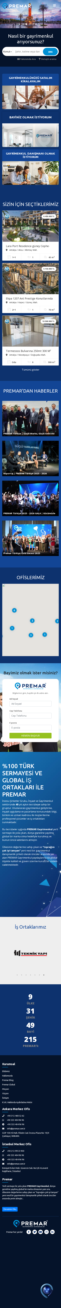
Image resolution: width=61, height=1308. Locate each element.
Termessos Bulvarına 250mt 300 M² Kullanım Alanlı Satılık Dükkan (28, 351)
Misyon (5, 1089)
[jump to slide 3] (29, 24)
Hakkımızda (7, 1076)
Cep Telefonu (15, 711)
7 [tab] (43, 975)
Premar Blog (7, 1080)
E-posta (13, 723)
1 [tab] (17, 975)
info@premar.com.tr (16, 1128)
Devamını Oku (10, 1209)
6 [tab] (39, 975)
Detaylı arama (48, 59)
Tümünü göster (30, 369)
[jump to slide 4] (33, 24)
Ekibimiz (6, 1071)
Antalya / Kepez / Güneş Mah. (23, 302)
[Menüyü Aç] (54, 6)
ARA (50, 51)
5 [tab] (34, 975)
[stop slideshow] (39, 24)
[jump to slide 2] (26, 24)
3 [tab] (26, 975)
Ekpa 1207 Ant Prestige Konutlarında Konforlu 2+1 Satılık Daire (29, 299)
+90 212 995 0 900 (15, 1151)
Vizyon (5, 1093)
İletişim (5, 1098)
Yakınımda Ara (28, 59)
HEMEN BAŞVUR (30, 735)
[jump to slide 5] (36, 24)
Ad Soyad (13, 699)
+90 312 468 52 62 (15, 1116)
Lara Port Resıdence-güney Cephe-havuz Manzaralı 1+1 (28, 246)
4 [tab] (30, 975)
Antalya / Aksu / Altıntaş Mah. (23, 250)
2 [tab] (21, 975)
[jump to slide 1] (23, 24)
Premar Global (8, 1084)
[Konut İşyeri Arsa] (7, 51)
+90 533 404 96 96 (15, 1120)
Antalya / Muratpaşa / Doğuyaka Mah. (27, 354)
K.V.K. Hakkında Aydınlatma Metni (17, 1102)
